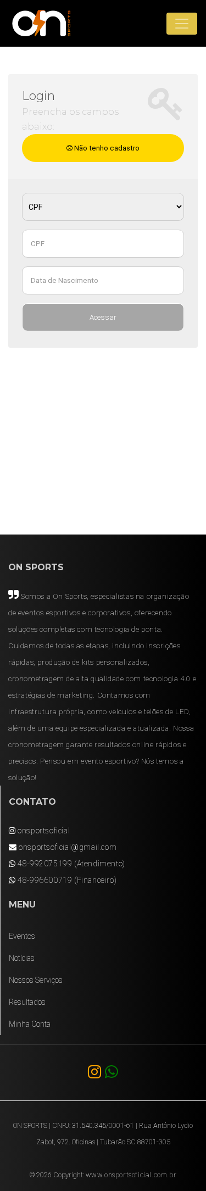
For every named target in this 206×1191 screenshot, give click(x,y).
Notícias (22, 958)
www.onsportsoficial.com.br (131, 1175)
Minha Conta (30, 1024)
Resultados (27, 1002)
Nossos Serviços (36, 980)
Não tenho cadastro (106, 148)
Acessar (103, 317)
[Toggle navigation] (181, 24)
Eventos (22, 936)
